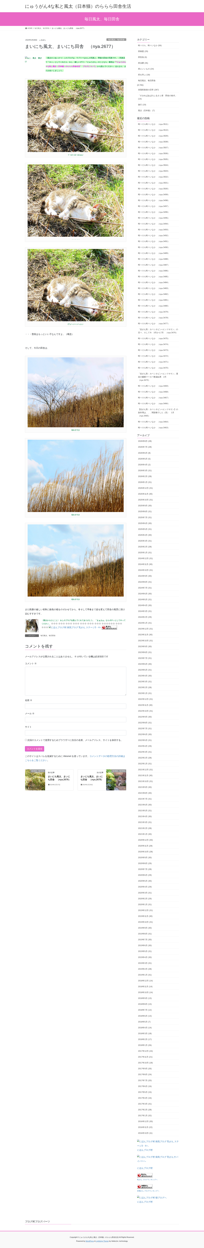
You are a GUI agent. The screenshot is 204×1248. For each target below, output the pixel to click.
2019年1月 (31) (145, 975)
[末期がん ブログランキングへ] (144, 1186)
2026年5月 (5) (144, 459)
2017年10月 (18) (145, 1063)
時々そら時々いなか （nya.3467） (154, 397)
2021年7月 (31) (145, 799)
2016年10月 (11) (145, 1133)
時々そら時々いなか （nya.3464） (154, 422)
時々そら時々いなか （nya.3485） (154, 276)
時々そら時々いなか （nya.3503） (154, 171)
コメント (31, 663)
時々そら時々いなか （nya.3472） (154, 356)
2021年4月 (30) (145, 816)
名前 (28, 700)
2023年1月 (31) (145, 693)
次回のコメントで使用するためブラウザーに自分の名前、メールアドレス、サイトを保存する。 (75, 740)
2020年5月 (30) (145, 881)
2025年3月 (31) (145, 541)
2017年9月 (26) (145, 1068)
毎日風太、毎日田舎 (116, 40)
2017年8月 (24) (145, 1074)
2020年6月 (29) (145, 875)
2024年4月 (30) (145, 605)
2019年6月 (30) (145, 945)
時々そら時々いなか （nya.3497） (154, 206)
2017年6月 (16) (145, 1086)
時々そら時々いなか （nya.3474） (154, 344)
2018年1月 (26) (145, 1045)
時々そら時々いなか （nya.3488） (154, 259)
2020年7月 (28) (145, 869)
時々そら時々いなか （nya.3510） (154, 130)
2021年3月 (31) (145, 822)
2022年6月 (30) (145, 734)
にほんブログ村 (145, 1150)
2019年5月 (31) (145, 951)
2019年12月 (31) (145, 910)
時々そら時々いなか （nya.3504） (154, 165)
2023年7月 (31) (145, 658)
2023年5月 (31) (145, 670)
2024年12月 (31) (145, 558)
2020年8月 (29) (145, 863)
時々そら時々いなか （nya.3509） (154, 136)
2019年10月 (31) (145, 922)
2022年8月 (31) (145, 723)
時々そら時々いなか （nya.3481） (154, 300)
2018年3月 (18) (145, 1033)
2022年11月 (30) (145, 705)
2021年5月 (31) (145, 810)
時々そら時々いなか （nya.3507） (154, 147)
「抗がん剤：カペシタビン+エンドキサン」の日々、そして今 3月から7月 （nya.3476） (158, 331)
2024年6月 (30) (145, 594)
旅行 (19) (142, 105)
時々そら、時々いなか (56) (150, 45)
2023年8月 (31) (145, 652)
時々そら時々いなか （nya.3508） (154, 142)
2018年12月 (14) (145, 981)
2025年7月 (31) (145, 517)
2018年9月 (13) (145, 998)
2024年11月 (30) (145, 564)
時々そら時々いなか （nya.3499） (154, 194)
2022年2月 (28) (145, 758)
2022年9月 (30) (145, 717)
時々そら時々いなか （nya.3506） (154, 153)
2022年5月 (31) (145, 740)
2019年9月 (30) (145, 928)
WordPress (90, 1241)
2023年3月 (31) (145, 681)
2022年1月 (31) (145, 763)
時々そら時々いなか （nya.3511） (153, 124)
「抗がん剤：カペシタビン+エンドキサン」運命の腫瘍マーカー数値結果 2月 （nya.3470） (158, 377)
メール (29, 713)
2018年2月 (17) (145, 1039)
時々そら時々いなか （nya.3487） (154, 265)
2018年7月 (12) (145, 1010)
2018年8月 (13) (145, 1004)
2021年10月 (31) (145, 781)
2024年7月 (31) (145, 588)
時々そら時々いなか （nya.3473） (154, 350)
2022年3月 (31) (145, 752)
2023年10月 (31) (145, 640)
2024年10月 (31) (145, 570)
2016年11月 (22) (145, 1127)
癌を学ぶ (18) (144, 75)
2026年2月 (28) (145, 476)
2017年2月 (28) (145, 1110)
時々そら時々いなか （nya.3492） (154, 235)
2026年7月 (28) (145, 447)
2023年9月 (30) (145, 646)
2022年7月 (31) (145, 728)
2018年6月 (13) (145, 1016)
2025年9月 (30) (145, 505)
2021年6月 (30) (145, 805)
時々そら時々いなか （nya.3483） (154, 288)
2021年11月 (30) (145, 775)
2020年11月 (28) (145, 846)
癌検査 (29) (143, 51)
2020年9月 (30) (145, 857)
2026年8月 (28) (145, 441)
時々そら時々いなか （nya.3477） (154, 323)
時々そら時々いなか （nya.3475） (154, 338)
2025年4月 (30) (145, 535)
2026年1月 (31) (145, 482)
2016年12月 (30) (145, 1121)
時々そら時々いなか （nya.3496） (154, 212)
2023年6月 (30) (145, 664)
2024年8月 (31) (145, 582)
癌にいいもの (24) (146, 69)
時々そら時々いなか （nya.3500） (154, 189)
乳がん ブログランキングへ (147, 1180)
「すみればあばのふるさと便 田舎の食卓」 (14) (157, 97)
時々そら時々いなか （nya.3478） (154, 318)
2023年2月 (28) (145, 687)
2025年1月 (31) (145, 552)
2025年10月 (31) (145, 500)
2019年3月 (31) (145, 963)
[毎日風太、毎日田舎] (35, 780)
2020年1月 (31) (145, 904)
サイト (28, 727)
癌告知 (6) (142, 57)
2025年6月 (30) (145, 523)
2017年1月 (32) (145, 1115)
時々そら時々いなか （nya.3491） (154, 241)
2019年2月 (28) (145, 969)
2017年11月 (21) (145, 1057)
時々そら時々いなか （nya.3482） (154, 294)
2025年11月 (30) (145, 494)
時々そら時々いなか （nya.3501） (154, 183)
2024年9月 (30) (145, 576)
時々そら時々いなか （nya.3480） (154, 306)
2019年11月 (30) (145, 916)
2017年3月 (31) (145, 1104)
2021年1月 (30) (145, 834)
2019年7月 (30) (145, 939)
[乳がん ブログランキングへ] (109, 627)
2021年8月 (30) (145, 793)
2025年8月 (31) (145, 511)
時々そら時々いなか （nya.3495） (154, 218)
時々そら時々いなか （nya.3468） (154, 392)
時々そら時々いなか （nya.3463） (154, 427)
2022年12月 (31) (145, 699)
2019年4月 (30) (145, 957)
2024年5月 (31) (145, 599)
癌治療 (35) (143, 63)
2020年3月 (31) (145, 893)
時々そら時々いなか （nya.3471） (154, 362)
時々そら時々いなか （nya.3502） (154, 177)
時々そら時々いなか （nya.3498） (154, 200)
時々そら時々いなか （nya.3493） (154, 229)
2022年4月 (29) (145, 746)
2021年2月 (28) (145, 828)
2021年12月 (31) (145, 769)
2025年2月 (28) (145, 547)
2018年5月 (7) (144, 1022)
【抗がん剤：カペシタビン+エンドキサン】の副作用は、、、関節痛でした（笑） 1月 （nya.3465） (158, 412)
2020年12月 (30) (145, 840)
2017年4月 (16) (145, 1098)
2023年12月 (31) (145, 629)
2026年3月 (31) (145, 470)
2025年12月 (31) (145, 488)
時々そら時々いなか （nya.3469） (154, 386)
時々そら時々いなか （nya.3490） (154, 247)
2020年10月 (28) (145, 852)
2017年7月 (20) (145, 1080)
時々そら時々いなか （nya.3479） (154, 312)
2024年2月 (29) (145, 617)
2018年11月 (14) (145, 986)
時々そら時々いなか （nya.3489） (154, 253)
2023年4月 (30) (145, 676)
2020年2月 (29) (145, 898)
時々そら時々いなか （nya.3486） (154, 271)
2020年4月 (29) (145, 887)
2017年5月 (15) (145, 1092)
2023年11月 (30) (145, 634)
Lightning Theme (102, 1241)
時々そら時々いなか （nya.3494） (154, 224)
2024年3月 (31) (145, 611)
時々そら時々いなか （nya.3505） (154, 159)
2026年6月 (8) (144, 453)
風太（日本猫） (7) (146, 110)
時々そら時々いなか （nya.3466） (154, 403)
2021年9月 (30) (145, 787)
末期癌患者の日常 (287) (148, 90)
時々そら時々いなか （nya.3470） (154, 368)
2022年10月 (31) (145, 711)
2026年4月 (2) (144, 465)
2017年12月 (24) (145, 1051)
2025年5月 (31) (145, 529)
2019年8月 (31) (145, 934)
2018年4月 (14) (145, 1027)
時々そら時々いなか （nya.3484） (154, 282)
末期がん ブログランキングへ (148, 1191)
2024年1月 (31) (145, 623)
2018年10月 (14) (145, 992)
